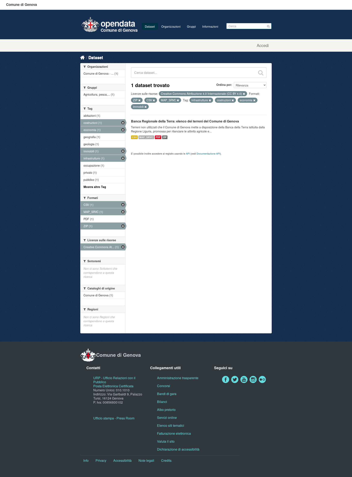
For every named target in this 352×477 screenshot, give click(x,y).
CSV (134, 137)
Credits (166, 460)
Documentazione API (208, 153)
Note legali (146, 460)
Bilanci (162, 401)
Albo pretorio (166, 409)
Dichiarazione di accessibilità (178, 449)
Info (86, 460)
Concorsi (163, 385)
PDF (158, 137)
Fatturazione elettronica (174, 433)
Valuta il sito (166, 441)
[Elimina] (244, 93)
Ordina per (223, 85)
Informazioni (210, 26)
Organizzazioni (170, 26)
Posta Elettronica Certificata (113, 386)
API (188, 153)
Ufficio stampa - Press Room (113, 418)
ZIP (165, 137)
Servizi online (167, 417)
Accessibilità (122, 460)
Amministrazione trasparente (177, 377)
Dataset (150, 26)
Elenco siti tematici (170, 425)
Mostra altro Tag (95, 187)
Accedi (263, 45)
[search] (260, 73)
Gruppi (191, 26)
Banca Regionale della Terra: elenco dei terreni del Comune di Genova (185, 121)
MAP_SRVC (146, 137)
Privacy (101, 460)
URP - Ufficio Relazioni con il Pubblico (114, 379)
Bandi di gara (166, 393)
